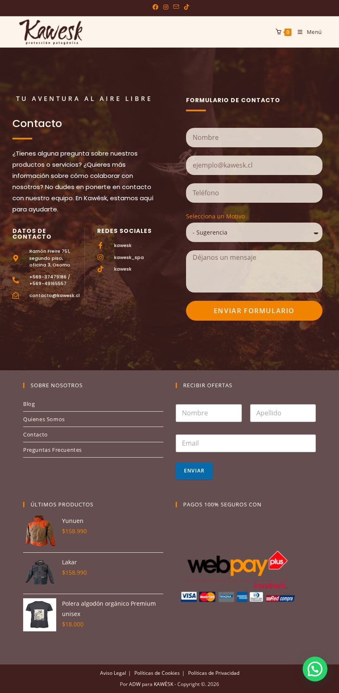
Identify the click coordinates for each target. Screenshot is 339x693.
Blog (29, 404)
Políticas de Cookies (157, 672)
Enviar (194, 470)
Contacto (35, 434)
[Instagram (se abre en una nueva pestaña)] (166, 7)
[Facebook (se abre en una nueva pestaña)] (155, 7)
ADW (134, 684)
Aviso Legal (113, 672)
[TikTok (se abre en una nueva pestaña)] (185, 7)
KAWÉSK (163, 684)
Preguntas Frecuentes (52, 449)
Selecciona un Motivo (215, 216)
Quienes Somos (44, 419)
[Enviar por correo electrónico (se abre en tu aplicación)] (176, 7)
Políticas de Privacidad (213, 672)
